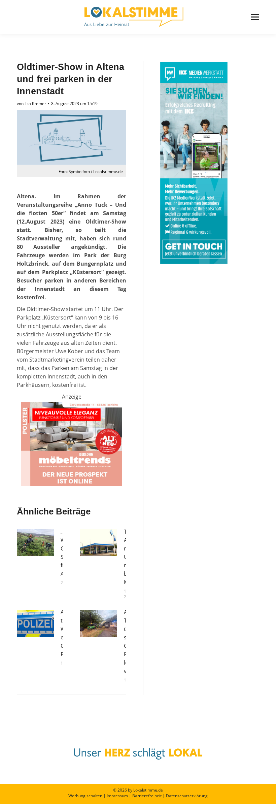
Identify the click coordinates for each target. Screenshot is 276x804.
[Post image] (35, 542)
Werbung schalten (85, 796)
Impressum (117, 796)
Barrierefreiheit (147, 796)
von (31, 103)
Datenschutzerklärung (187, 796)
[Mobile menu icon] (255, 17)
